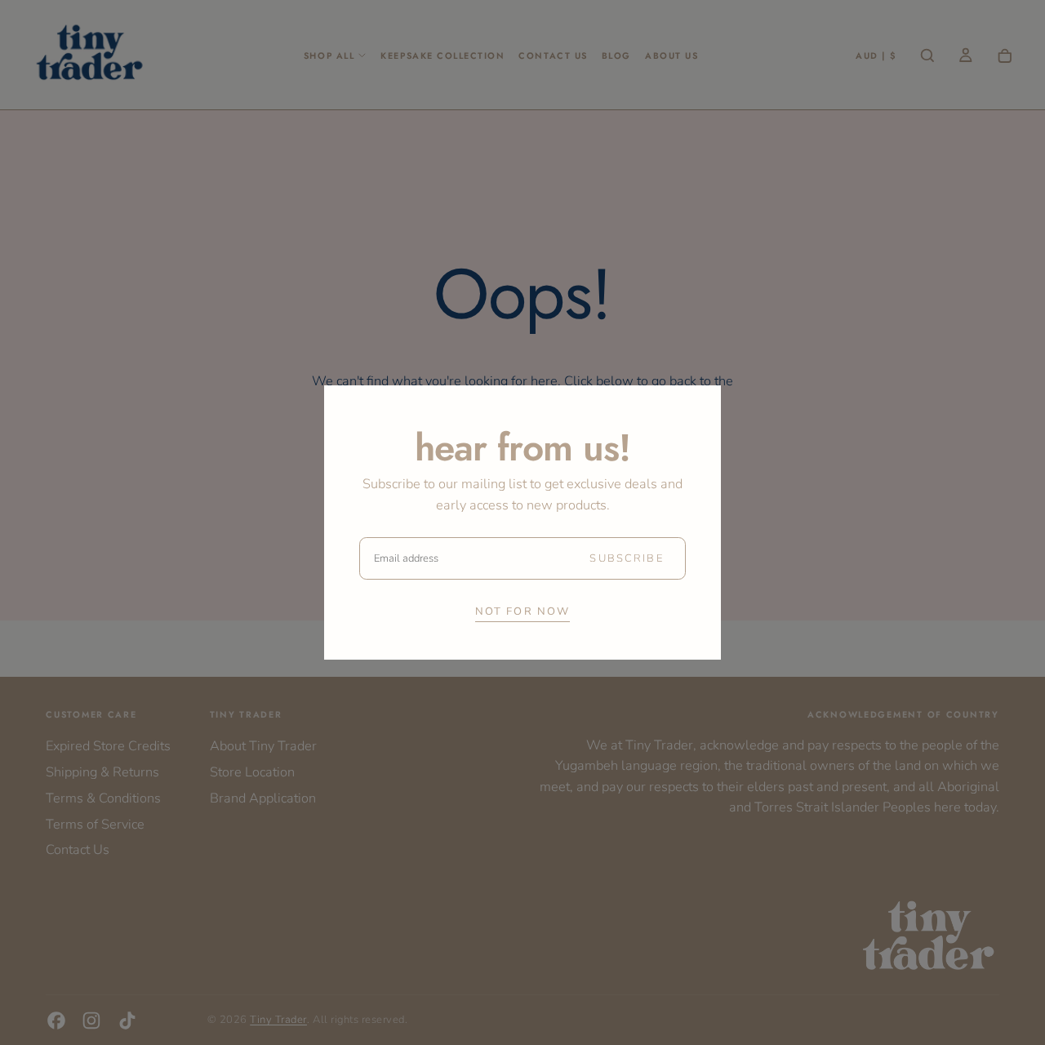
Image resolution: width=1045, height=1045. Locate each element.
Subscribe (626, 558)
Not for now (523, 611)
